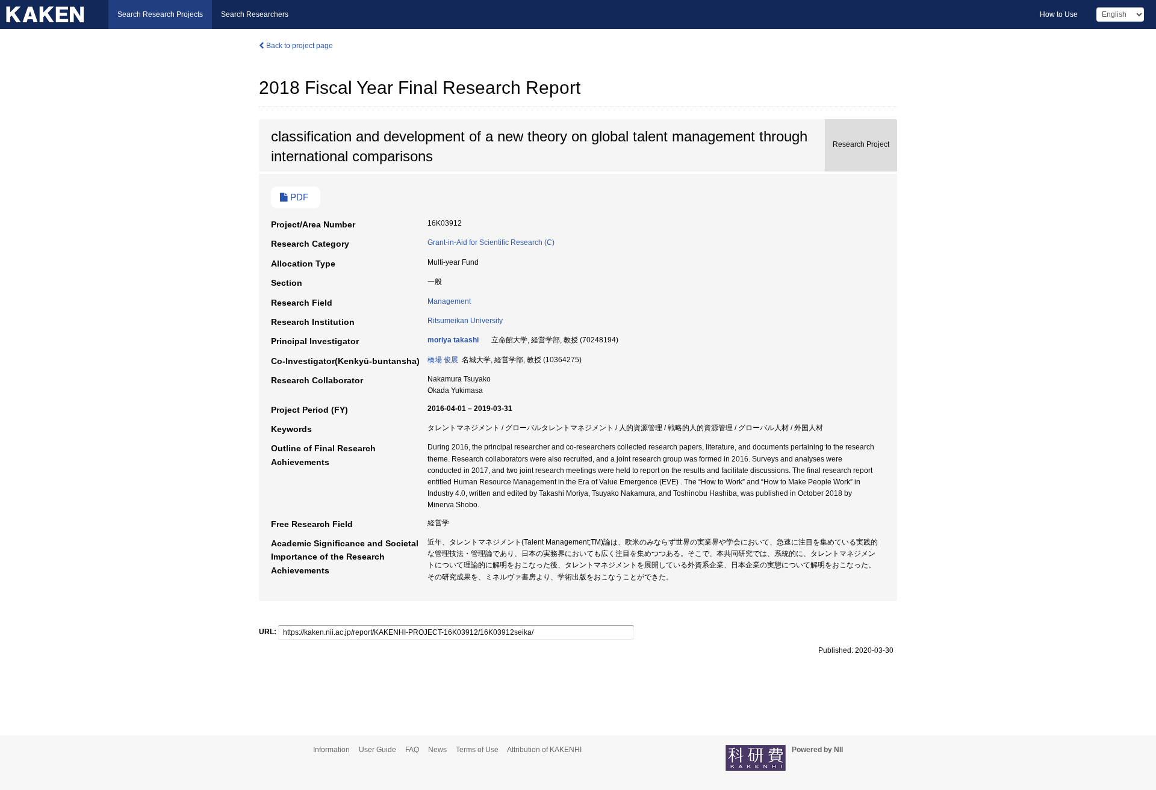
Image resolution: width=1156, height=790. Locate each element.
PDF (298, 197)
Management (449, 301)
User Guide (377, 749)
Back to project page (298, 46)
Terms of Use (477, 749)
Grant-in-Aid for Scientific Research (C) (491, 242)
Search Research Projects (160, 14)
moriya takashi (453, 340)
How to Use (1059, 14)
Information (331, 749)
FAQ (412, 749)
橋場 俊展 (442, 360)
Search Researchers (254, 14)
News (437, 749)
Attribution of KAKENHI (544, 749)
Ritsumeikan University (465, 320)
